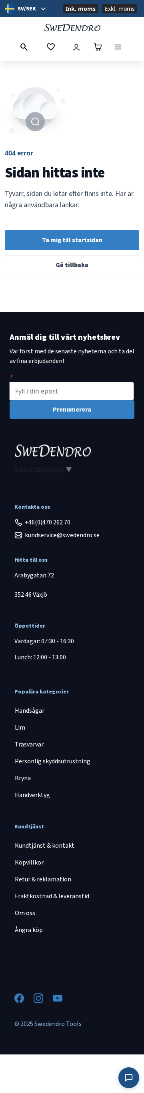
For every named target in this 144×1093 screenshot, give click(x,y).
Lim (20, 727)
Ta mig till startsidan (72, 240)
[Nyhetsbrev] (11, 377)
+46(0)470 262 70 (47, 522)
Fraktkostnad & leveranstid (52, 896)
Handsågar (29, 710)
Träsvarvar (29, 744)
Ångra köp (29, 930)
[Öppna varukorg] (98, 47)
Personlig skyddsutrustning (52, 761)
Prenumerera (72, 409)
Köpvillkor (29, 862)
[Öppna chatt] (128, 1077)
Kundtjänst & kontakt (44, 845)
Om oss (25, 913)
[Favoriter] (50, 46)
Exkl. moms (120, 8)
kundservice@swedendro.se (62, 535)
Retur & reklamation (43, 879)
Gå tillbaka (72, 265)
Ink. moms (81, 8)
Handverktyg (32, 795)
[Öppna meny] (118, 47)
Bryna (23, 778)
